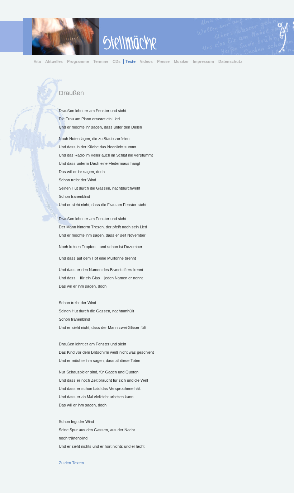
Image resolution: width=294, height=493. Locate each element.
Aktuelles (54, 61)
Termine (100, 61)
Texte (130, 61)
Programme (78, 61)
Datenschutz (230, 61)
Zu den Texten (71, 463)
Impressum (203, 61)
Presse (163, 61)
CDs (116, 61)
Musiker (181, 61)
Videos (146, 61)
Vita (37, 61)
